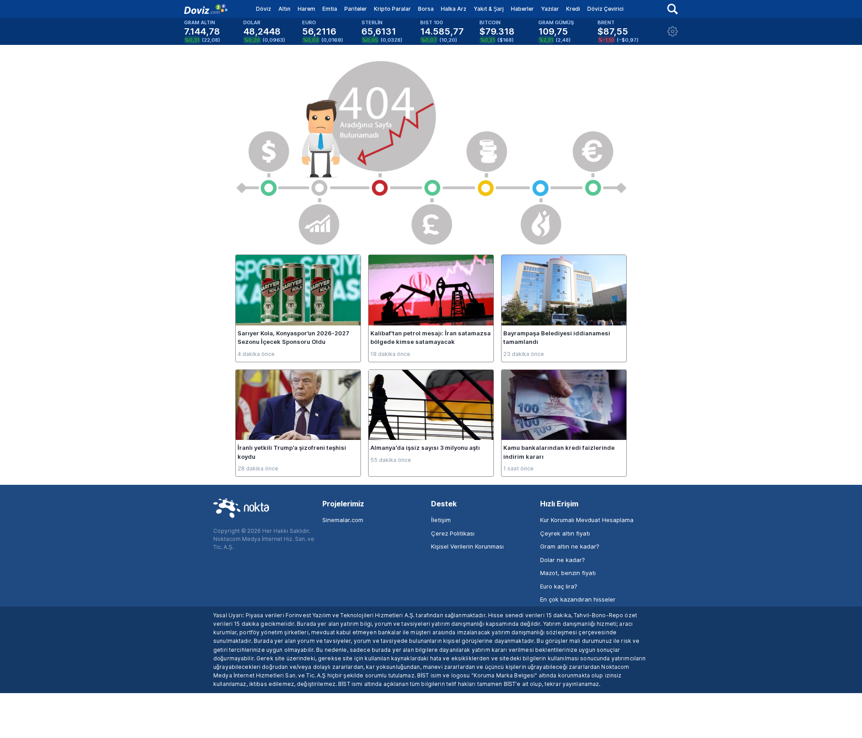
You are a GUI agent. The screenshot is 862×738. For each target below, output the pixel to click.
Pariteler (355, 8)
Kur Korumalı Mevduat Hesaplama (586, 519)
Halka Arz (453, 8)
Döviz (263, 8)
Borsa (426, 8)
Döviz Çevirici (605, 8)
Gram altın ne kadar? (569, 546)
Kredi (573, 8)
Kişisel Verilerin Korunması (467, 546)
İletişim (441, 519)
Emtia (329, 8)
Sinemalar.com (342, 519)
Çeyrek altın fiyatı (565, 533)
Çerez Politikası (453, 533)
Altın (284, 8)
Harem (306, 8)
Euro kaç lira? (558, 586)
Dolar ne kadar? (562, 559)
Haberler (522, 8)
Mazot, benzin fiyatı (568, 572)
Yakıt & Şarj (489, 8)
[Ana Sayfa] (206, 9)
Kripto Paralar (392, 8)
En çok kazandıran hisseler (578, 599)
